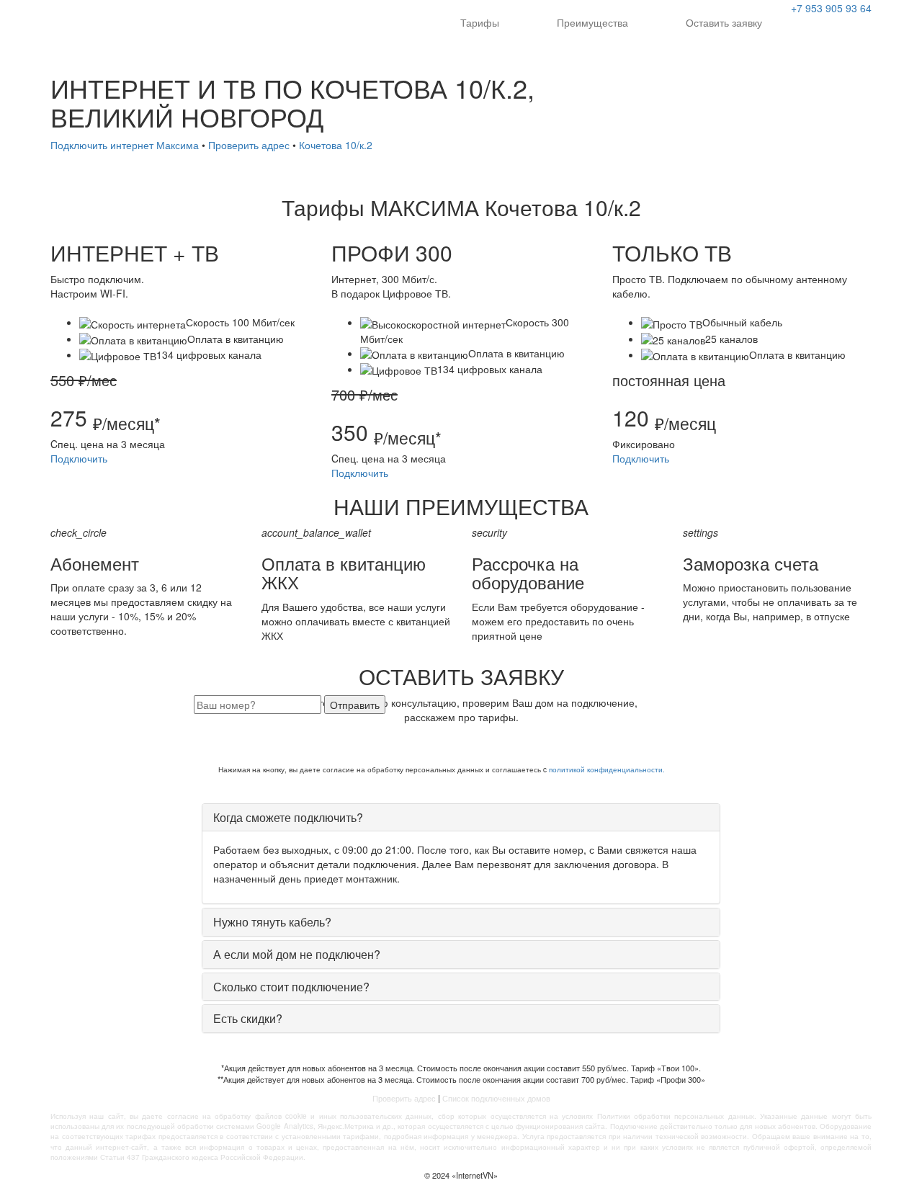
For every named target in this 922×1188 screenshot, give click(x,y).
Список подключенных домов (496, 1098)
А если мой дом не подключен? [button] (296, 954)
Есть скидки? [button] (247, 1018)
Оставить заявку (724, 22)
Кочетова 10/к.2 (335, 145)
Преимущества (592, 22)
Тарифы (479, 22)
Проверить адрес (249, 145)
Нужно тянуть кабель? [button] (272, 922)
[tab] (461, 817)
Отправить (355, 704)
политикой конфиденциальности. (607, 769)
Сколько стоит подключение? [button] (291, 986)
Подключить (78, 458)
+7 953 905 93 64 (831, 8)
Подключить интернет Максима (124, 145)
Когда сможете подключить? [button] (288, 817)
